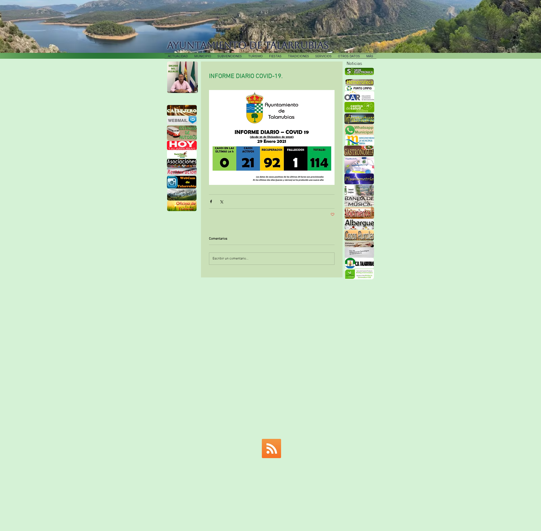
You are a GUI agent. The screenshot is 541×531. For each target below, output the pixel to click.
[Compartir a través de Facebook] (211, 201)
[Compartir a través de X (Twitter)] (221, 201)
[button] (298, 56)
